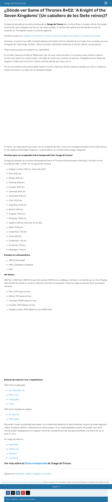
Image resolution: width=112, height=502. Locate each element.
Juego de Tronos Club (15, 3)
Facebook (20, 474)
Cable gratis (14, 399)
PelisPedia (13, 444)
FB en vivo (13, 395)
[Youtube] (23, 493)
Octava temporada (35, 463)
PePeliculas (14, 449)
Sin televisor (14, 414)
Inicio (8, 499)
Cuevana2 (13, 458)
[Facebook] (8, 493)
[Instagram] (18, 493)
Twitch (12, 404)
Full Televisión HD (16, 390)
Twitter (28, 474)
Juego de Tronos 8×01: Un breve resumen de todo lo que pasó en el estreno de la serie (61, 36)
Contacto (14, 499)
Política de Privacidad (27, 499)
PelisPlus (13, 453)
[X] (13, 493)
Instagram (36, 474)
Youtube (47, 474)
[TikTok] (28, 493)
